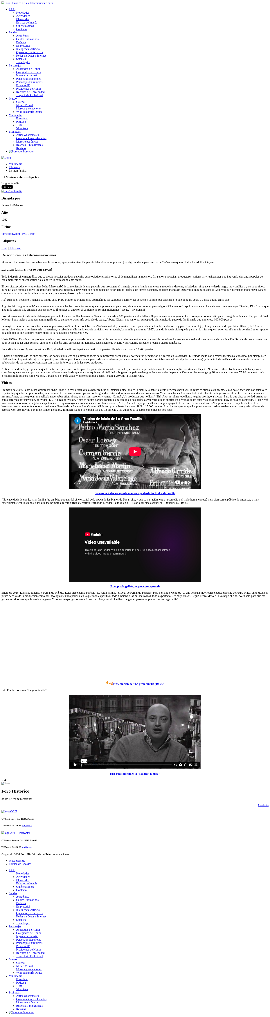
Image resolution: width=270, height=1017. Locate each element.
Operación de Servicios (29, 52)
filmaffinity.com (10, 233)
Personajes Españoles (28, 78)
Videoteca (22, 128)
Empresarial (23, 45)
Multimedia (15, 115)
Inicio (12, 9)
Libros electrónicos (27, 141)
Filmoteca (22, 118)
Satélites (21, 58)
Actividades (23, 15)
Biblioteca (15, 131)
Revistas (21, 148)
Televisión (15, 248)
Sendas (13, 32)
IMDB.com (28, 233)
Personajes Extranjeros (29, 82)
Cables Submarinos (27, 39)
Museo (13, 98)
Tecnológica (23, 62)
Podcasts (21, 121)
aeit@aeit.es (27, 847)
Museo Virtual (24, 105)
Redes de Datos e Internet (31, 55)
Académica (22, 35)
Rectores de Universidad (30, 91)
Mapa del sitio (17, 860)
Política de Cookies (20, 863)
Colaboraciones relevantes (31, 138)
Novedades (22, 12)
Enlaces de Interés (26, 22)
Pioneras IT (23, 85)
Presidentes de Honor (28, 88)
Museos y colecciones (29, 108)
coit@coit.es (27, 826)
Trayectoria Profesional (29, 95)
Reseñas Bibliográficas (29, 144)
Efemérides (22, 19)
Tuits (19, 125)
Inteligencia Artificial (28, 49)
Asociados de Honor (28, 68)
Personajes (15, 65)
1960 (4, 248)
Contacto (21, 29)
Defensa (21, 42)
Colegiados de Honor (28, 72)
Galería (20, 101)
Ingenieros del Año (27, 75)
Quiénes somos (25, 25)
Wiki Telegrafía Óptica (29, 111)
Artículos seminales (27, 134)
